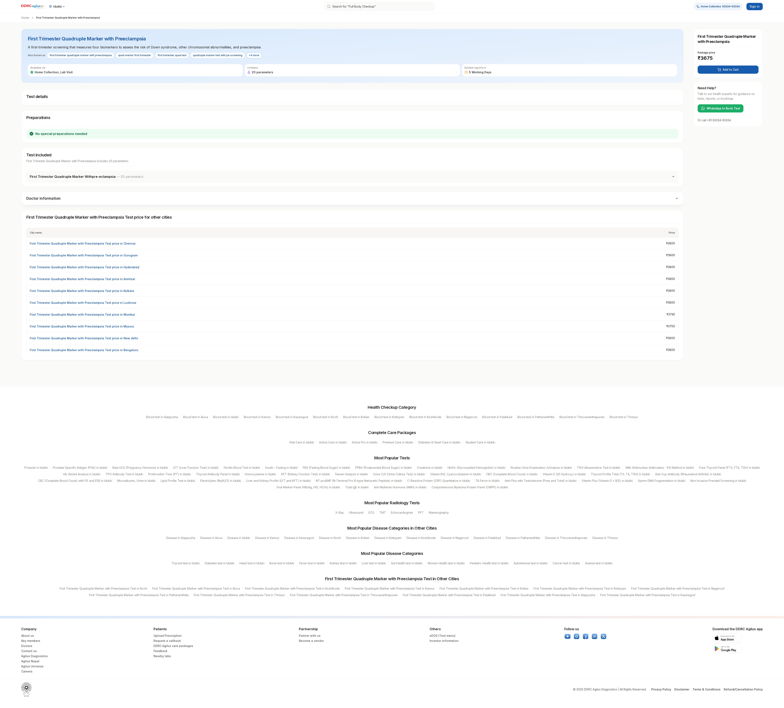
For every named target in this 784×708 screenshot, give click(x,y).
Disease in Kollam (357, 538)
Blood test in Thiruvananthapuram (582, 417)
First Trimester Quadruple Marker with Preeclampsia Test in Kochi (103, 588)
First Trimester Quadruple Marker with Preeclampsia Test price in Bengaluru (84, 350)
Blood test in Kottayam (389, 417)
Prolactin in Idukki (36, 467)
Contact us (29, 651)
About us (27, 635)
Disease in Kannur (267, 538)
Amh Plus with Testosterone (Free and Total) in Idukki (541, 480)
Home (25, 17)
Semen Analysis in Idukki (351, 474)
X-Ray (339, 512)
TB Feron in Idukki (487, 480)
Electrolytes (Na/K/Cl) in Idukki (220, 480)
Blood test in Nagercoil (462, 417)
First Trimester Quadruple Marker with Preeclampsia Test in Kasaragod (647, 595)
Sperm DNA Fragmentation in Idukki (661, 480)
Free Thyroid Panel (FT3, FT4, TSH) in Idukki (729, 467)
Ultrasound (356, 512)
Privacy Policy (661, 689)
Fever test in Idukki (312, 563)
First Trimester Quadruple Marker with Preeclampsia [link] (68, 17)
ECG (371, 512)
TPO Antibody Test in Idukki (124, 474)
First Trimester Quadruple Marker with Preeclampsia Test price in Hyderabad (84, 267)
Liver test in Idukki (374, 563)
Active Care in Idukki (333, 442)
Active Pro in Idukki (365, 442)
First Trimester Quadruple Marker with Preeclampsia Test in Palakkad (449, 595)
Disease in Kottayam (387, 538)
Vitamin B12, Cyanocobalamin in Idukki (455, 474)
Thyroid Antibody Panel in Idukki (218, 474)
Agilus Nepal (30, 661)
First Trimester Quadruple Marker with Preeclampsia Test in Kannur (389, 588)
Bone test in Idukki (282, 563)
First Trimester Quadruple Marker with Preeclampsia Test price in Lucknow (83, 302)
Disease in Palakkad (487, 538)
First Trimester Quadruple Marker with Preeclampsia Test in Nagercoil (677, 588)
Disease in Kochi (330, 538)
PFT (421, 512)
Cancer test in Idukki (566, 563)
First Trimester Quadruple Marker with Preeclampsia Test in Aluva (196, 588)
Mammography (439, 512)
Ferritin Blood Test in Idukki (242, 467)
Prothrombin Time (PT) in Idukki (169, 474)
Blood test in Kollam (356, 417)
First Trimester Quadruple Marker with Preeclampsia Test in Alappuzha (548, 595)
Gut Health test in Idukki (406, 563)
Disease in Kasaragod (299, 538)
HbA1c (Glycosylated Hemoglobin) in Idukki (477, 467)
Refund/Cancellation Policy (743, 689)
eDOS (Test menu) (442, 635)
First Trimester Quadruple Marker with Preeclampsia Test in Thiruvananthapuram (344, 595)
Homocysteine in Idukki (260, 474)
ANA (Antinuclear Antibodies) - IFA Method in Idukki (659, 467)
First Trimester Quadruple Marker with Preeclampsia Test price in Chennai (83, 243)
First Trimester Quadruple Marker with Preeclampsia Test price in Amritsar (82, 279)
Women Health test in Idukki (446, 563)
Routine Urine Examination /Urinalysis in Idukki (541, 467)
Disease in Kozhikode (421, 538)
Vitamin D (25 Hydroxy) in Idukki (564, 474)
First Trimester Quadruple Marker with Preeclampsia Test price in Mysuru (82, 326)
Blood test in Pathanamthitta (535, 417)
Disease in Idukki (238, 538)
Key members (30, 640)
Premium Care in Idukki (398, 442)
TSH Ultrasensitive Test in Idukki (598, 467)
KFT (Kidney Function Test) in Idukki (305, 474)
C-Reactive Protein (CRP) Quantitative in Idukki (438, 480)
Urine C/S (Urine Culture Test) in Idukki (399, 474)
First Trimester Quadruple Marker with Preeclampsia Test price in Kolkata (82, 291)
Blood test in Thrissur (624, 417)
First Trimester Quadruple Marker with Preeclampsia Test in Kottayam (579, 588)
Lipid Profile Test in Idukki (178, 480)
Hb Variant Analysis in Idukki (81, 474)
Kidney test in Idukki (343, 563)
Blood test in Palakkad (497, 417)
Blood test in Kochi (325, 417)
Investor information (444, 640)
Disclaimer (681, 689)
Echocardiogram (402, 512)
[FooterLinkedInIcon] (594, 636)
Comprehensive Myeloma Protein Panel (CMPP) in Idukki (470, 487)
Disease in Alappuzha (180, 538)
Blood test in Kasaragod (292, 417)
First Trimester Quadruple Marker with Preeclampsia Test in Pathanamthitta (139, 595)
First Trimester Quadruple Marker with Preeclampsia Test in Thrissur (239, 595)
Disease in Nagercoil (455, 538)
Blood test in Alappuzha (162, 417)
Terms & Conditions (707, 689)
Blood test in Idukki (226, 417)
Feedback (160, 651)
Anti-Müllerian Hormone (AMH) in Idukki (400, 487)
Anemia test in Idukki (598, 563)
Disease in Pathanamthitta (523, 538)
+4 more (254, 55)
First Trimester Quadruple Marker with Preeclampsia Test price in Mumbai (82, 314)
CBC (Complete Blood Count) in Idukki (512, 474)
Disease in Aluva (211, 538)
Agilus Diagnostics (34, 656)
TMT (382, 512)
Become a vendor (311, 640)
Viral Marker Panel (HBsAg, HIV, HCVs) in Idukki (308, 487)
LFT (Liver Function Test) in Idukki (196, 467)
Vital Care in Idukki (301, 442)
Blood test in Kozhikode (425, 417)
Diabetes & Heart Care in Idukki (439, 442)
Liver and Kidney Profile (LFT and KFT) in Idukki (278, 480)
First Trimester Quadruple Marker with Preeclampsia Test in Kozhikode (292, 588)
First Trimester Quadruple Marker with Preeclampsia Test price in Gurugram (84, 255)
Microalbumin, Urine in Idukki (136, 480)
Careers (26, 671)
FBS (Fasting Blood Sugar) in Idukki (326, 467)
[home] (32, 6)
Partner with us (310, 635)
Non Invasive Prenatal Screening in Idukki (718, 480)
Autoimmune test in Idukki (531, 563)
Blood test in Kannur (257, 417)
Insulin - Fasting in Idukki (281, 467)
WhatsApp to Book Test (723, 108)
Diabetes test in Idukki (219, 563)
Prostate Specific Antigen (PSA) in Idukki (80, 467)
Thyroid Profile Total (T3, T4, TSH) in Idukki (620, 474)
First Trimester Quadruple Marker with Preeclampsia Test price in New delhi (84, 338)
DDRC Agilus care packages (173, 646)
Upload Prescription (168, 635)
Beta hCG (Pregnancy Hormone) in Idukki (140, 467)
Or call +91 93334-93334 (714, 120)
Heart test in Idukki (251, 563)
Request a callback (167, 640)
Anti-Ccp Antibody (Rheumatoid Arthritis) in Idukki (688, 474)
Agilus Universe (32, 666)
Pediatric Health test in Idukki (489, 563)
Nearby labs (162, 656)
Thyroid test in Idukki (186, 563)
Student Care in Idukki (480, 442)
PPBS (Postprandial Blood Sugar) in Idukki (383, 467)
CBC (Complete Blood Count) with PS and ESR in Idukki (75, 480)
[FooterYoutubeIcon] (567, 636)
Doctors (26, 646)
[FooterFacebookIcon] (585, 636)
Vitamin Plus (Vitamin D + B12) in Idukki (607, 480)
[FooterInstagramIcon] (576, 636)
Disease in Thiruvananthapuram (566, 538)
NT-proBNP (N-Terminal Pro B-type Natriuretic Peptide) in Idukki (359, 480)
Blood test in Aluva (195, 417)
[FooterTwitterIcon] (603, 636)
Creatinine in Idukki (429, 467)
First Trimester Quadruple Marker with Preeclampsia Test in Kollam (484, 588)
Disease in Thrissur (605, 538)
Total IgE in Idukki (357, 487)
